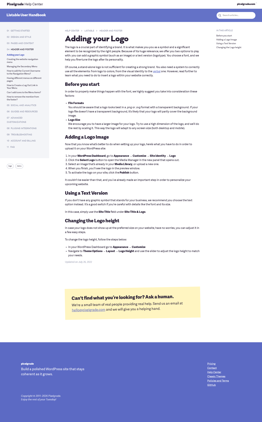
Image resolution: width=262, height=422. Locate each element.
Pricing (211, 364)
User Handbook (26, 15)
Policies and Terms (218, 381)
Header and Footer (22, 49)
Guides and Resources (24, 111)
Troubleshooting (21, 134)
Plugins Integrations (24, 128)
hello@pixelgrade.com (88, 310)
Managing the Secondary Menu (22, 67)
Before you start (224, 36)
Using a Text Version (226, 44)
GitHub (211, 385)
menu (19, 166)
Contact (212, 368)
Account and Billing (23, 140)
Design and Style (21, 37)
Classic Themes (216, 376)
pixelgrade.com (246, 4)
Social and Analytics (23, 105)
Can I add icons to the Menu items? (24, 92)
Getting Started (20, 30)
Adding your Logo (15, 55)
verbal (156, 71)
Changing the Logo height (228, 47)
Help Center (25, 4)
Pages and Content (22, 43)
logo (10, 166)
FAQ (12, 147)
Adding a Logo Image (226, 40)
